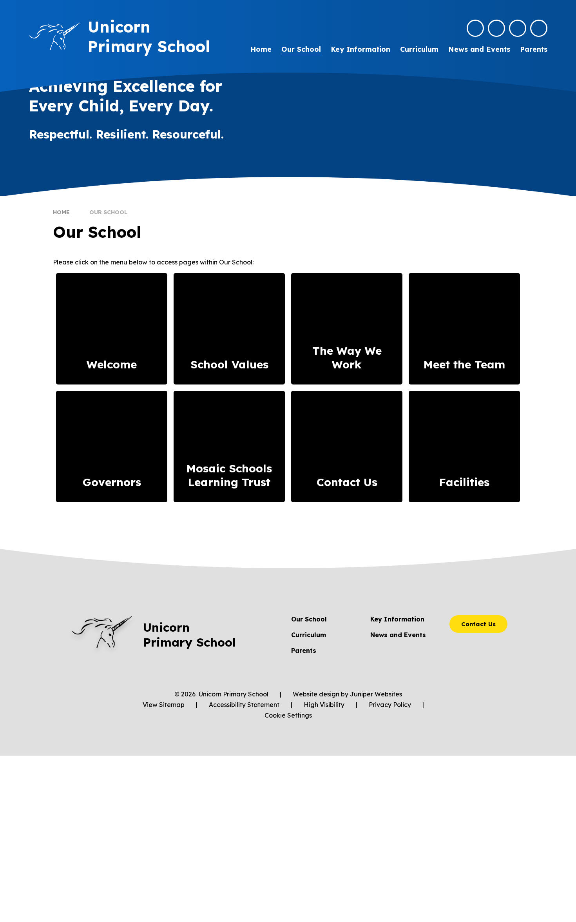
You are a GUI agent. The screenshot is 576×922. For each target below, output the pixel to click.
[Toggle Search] (517, 28)
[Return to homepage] (54, 36)
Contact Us (478, 624)
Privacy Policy (390, 705)
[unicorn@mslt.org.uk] (475, 28)
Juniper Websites (376, 694)
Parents (303, 650)
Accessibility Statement (244, 705)
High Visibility (324, 705)
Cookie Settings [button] (288, 715)
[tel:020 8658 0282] (496, 28)
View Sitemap (164, 705)
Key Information (397, 619)
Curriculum (308, 635)
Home (61, 212)
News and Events (398, 635)
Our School (108, 212)
